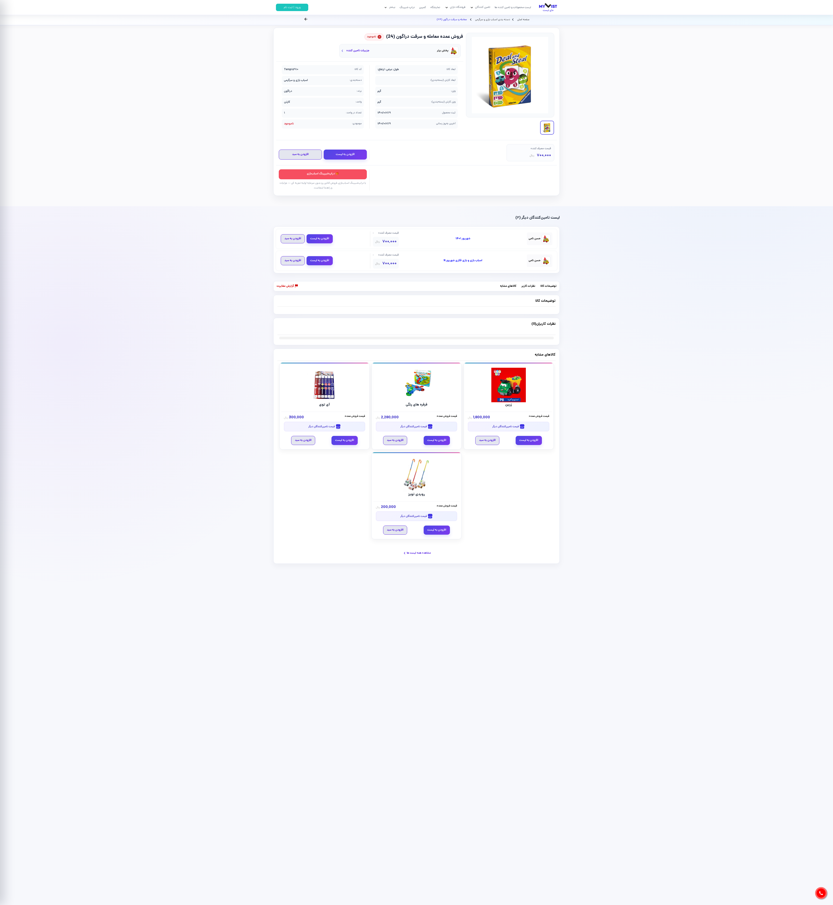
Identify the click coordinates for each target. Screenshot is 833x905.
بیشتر (392, 7)
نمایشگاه (435, 7)
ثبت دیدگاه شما (286, 327)
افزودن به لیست (345, 154)
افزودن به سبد (300, 154)
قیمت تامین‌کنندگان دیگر (506, 427)
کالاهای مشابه (508, 286)
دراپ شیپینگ (407, 7)
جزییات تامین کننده (357, 50)
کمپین (422, 7)
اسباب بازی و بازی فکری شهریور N (463, 261)
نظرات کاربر (528, 286)
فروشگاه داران (457, 7)
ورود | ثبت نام (292, 7)
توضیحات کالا (548, 286)
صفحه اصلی (523, 20)
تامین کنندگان (482, 7)
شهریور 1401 (463, 239)
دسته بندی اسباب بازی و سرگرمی (492, 20)
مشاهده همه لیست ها (419, 553)
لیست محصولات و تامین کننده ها (513, 7)
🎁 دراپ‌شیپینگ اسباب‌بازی (323, 173)
